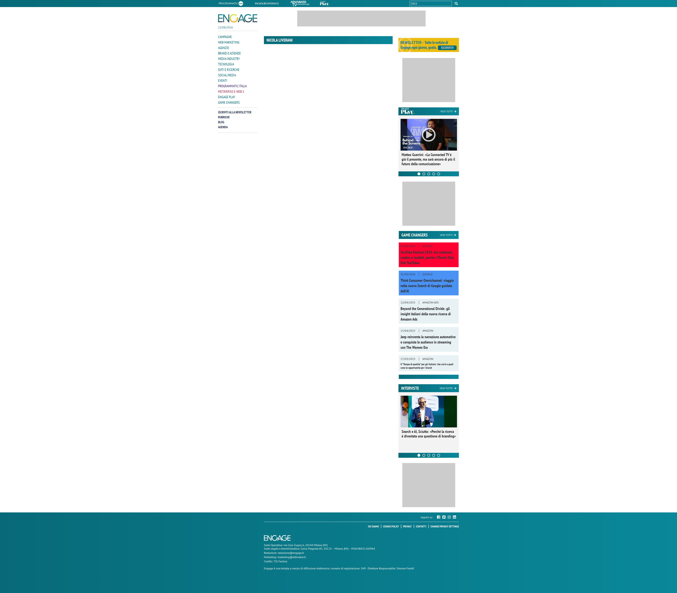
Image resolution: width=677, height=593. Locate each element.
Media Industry (229, 58)
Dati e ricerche (228, 69)
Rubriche (224, 117)
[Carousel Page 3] (428, 173)
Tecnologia (226, 64)
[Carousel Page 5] (438, 173)
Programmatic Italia (232, 86)
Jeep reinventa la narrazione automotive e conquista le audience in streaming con (428, 342)
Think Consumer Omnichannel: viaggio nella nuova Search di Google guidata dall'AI (427, 285)
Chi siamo (373, 526)
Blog (221, 122)
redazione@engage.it (291, 553)
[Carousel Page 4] (433, 173)
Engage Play (226, 97)
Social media (227, 75)
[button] (456, 3)
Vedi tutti (446, 111)
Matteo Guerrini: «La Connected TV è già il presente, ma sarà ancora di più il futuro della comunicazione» (428, 159)
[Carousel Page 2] (423, 173)
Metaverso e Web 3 (231, 91)
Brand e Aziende (229, 53)
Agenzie (223, 47)
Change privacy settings (445, 526)
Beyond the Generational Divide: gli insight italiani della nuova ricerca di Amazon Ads (426, 314)
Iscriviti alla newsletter (234, 112)
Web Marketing (228, 42)
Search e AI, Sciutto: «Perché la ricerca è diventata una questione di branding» (429, 434)
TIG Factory (280, 561)
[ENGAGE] (237, 18)
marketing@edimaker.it (291, 557)
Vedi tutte (446, 388)
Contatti (421, 526)
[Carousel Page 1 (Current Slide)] (418, 173)
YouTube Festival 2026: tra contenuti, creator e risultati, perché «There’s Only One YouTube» (427, 257)
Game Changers (229, 102)
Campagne (225, 37)
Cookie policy (391, 526)
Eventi (222, 80)
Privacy (407, 526)
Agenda (223, 127)
